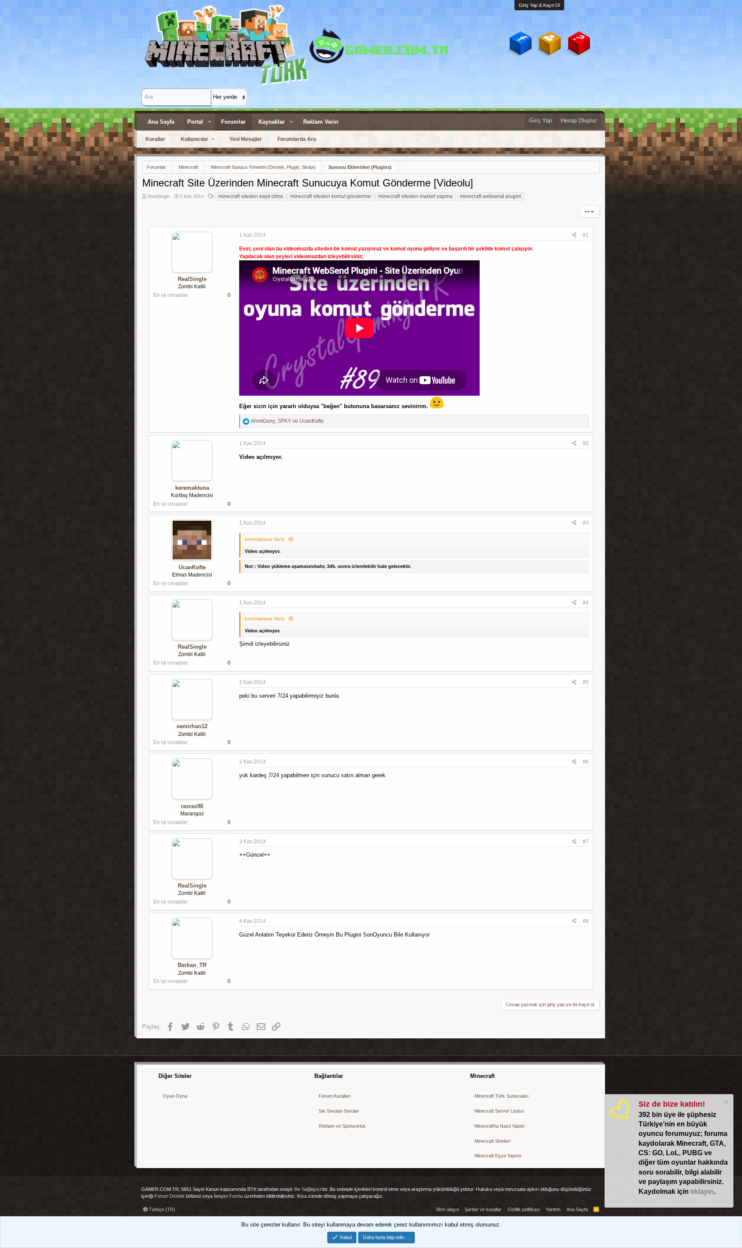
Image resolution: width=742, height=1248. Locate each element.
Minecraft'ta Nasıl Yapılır (499, 1126)
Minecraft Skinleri (492, 1141)
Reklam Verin (320, 122)
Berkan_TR (192, 965)
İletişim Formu (228, 1196)
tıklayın (702, 1191)
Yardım (553, 1209)
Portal (195, 122)
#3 (586, 523)
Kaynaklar (271, 122)
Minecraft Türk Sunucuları (501, 1095)
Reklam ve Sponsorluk (342, 1126)
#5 (586, 682)
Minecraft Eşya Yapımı (497, 1155)
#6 (586, 762)
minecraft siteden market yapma (415, 196)
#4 (586, 603)
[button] (209, 122)
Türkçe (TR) (161, 1209)
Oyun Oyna (175, 1095)
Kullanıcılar (194, 139)
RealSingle (159, 196)
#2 (586, 443)
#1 (586, 235)
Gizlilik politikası (524, 1209)
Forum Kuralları (335, 1095)
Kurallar (155, 139)
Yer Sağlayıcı (307, 1189)
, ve (287, 421)
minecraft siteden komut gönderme (330, 196)
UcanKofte (192, 567)
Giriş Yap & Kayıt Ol (539, 5)
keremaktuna (192, 488)
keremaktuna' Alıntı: (265, 539)
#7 (586, 842)
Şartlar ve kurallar (483, 1209)
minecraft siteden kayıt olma (250, 196)
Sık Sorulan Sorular (339, 1111)
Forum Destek (170, 1196)
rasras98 (192, 806)
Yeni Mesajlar (245, 139)
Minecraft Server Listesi (499, 1111)
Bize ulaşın (447, 1209)
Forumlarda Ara (296, 139)
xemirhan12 (191, 726)
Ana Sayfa (161, 122)
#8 (586, 921)
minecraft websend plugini (490, 196)
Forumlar (233, 122)
